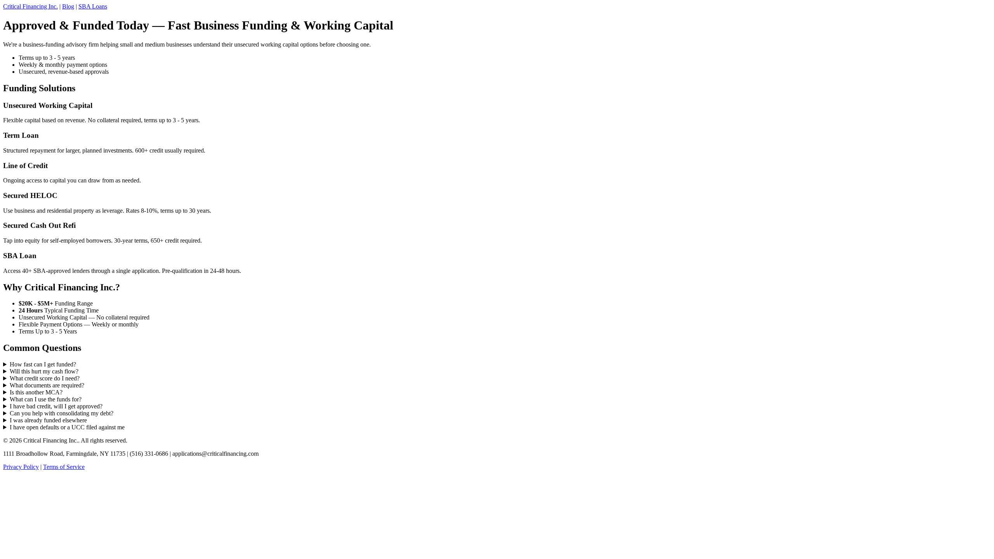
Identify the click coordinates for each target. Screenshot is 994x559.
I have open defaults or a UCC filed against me (67, 427)
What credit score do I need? (45, 378)
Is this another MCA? (36, 392)
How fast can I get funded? (43, 364)
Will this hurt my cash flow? (44, 371)
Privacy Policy (21, 467)
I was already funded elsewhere (48, 420)
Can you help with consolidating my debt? (61, 413)
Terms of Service (64, 467)
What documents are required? (47, 385)
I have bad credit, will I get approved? (56, 406)
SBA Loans (92, 6)
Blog (68, 6)
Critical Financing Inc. (30, 6)
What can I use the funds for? (46, 399)
